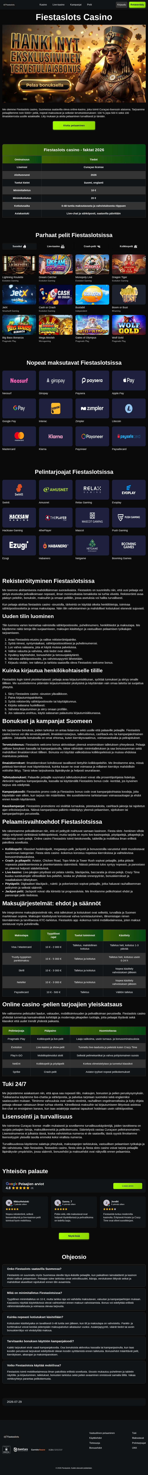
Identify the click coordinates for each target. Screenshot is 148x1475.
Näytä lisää (74, 1236)
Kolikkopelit (126, 246)
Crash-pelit (90, 246)
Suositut (17, 246)
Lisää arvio (127, 1186)
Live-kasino (53, 246)
